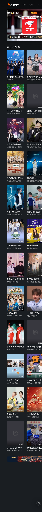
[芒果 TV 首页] (13, 4)
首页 (24, 5)
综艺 (31, 5)
